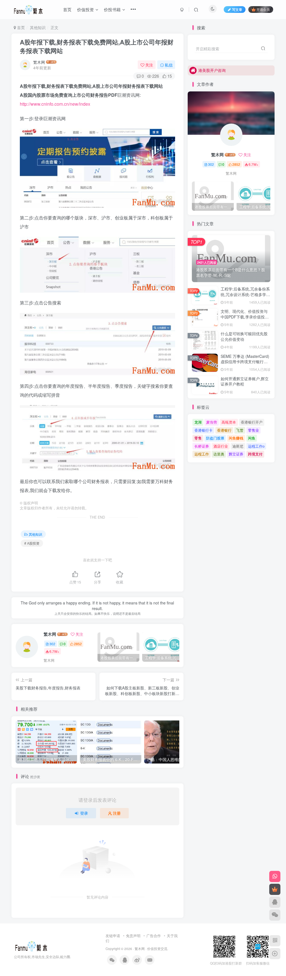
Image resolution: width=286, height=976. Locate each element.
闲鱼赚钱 (236, 438)
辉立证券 (236, 454)
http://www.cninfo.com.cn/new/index (55, 104)
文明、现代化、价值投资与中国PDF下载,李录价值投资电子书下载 (245, 316)
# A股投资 (31, 543)
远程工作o (256, 446)
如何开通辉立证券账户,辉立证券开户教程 (245, 381)
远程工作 (201, 454)
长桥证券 (201, 446)
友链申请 (113, 935)
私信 (169, 65)
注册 (117, 813)
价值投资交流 (157, 948)
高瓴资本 (228, 422)
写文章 (237, 9)
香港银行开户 (252, 422)
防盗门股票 (215, 438)
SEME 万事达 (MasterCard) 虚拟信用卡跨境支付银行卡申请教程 (245, 361)
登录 (84, 813)
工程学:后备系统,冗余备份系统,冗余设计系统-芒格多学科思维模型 (245, 294)
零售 (198, 438)
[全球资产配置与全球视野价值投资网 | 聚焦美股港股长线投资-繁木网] (31, 945)
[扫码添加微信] (274, 915)
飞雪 (239, 430)
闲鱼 (251, 438)
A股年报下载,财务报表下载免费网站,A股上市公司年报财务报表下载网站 (96, 46)
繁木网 (39, 62)
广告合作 (153, 935)
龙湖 (198, 422)
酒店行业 (220, 446)
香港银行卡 (203, 430)
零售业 (253, 430)
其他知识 (38, 27)
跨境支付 (255, 454)
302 (52, 643)
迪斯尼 (237, 446)
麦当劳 (211, 422)
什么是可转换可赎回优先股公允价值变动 (244, 336)
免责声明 (133, 935)
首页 (20, 27)
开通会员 (263, 9)
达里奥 (218, 454)
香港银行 (224, 430)
